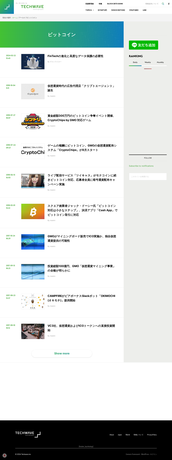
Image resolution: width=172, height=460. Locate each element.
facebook (169, 4)
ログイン (153, 454)
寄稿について (138, 434)
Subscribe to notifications (141, 166)
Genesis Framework (133, 454)
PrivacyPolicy (152, 434)
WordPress (145, 454)
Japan (120, 434)
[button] (93, 10)
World (128, 434)
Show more (62, 353)
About (112, 434)
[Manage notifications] (5, 455)
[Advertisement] (148, 112)
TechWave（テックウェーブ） (24, 7)
